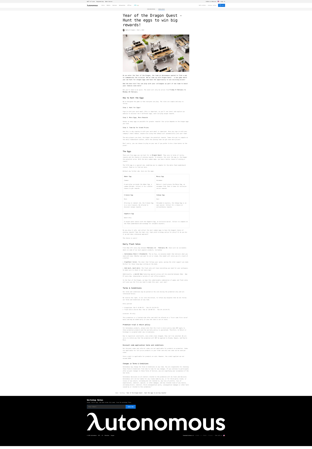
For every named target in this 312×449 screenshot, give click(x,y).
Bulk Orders (202, 5)
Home (116, 393)
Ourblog (122, 393)
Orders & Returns (211, 1)
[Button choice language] (218, 1)
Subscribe (131, 406)
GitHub (197, 435)
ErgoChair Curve (130, 262)
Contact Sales (212, 5)
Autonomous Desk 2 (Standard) (135, 254)
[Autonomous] (92, 5)
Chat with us (218, 435)
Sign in (223, 1)
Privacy (210, 435)
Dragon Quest (167, 77)
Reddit (205, 435)
